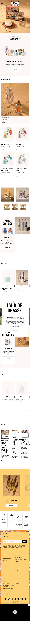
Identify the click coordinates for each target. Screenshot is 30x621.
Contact (16, 570)
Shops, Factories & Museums (21, 559)
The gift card (5, 581)
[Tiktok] (17, 602)
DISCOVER (15, 69)
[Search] (5, 4)
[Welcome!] (15, 3)
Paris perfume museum (7, 590)
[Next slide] (27, 411)
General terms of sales (7, 558)
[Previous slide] (25, 411)
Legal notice (5, 560)
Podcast (16, 565)
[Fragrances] (11, 485)
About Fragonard (18, 557)
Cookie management (7, 565)
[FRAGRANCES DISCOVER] (11, 485)
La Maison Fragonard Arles (8, 588)
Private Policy (5, 562)
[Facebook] (13, 602)
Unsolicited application (19, 581)
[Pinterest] (15, 602)
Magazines (17, 568)
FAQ (3, 556)
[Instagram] (11, 602)
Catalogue (17, 563)
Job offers (17, 583)
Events (16, 561)
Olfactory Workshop (6, 583)
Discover (15, 330)
